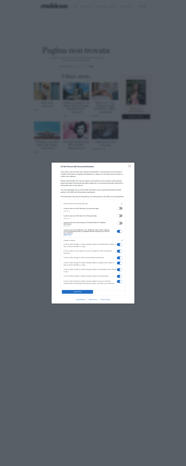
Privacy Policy (105, 299)
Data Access (93, 299)
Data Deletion (80, 299)
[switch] (119, 208)
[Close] (130, 167)
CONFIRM (77, 292)
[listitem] (93, 204)
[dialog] (93, 233)
